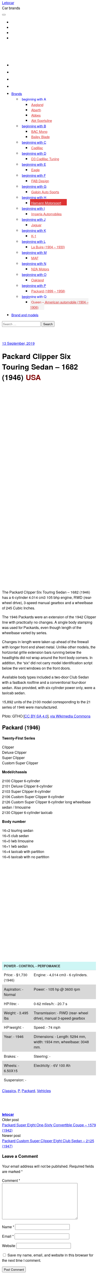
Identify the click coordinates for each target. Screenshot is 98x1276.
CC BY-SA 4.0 (35, 716)
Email (8, 1236)
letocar (8, 1114)
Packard (28, 1090)
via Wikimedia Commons (70, 716)
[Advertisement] (49, 436)
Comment (11, 1180)
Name (8, 1226)
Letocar (8, 2)
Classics (9, 1090)
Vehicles (44, 1090)
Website (8, 1245)
